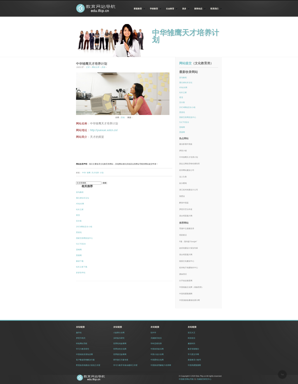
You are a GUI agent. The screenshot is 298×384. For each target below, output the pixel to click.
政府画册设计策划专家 (188, 248)
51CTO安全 (81, 244)
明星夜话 (183, 235)
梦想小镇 (183, 151)
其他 (103, 67)
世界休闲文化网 (119, 349)
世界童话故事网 (119, 354)
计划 (102, 173)
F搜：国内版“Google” (188, 241)
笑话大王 (191, 333)
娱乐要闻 (183, 183)
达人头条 (183, 177)
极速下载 (80, 261)
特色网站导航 (81, 343)
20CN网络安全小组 (84, 227)
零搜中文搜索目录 (186, 228)
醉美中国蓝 (184, 203)
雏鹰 (88, 173)
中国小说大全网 (157, 354)
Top (282, 374)
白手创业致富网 (185, 281)
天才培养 (95, 173)
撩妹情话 (183, 274)
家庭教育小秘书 (194, 360)
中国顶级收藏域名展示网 (189, 300)
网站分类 (95, 67)
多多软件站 (80, 273)
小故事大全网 (118, 333)
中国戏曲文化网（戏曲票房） (191, 287)
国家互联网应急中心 (84, 238)
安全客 (79, 221)
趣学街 (79, 333)
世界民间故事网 (119, 343)
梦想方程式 (80, 338)
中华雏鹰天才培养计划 (188, 157)
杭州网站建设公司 (186, 170)
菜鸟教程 (80, 192)
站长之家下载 (81, 267)
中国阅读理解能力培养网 (161, 365)
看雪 (78, 215)
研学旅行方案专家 (120, 360)
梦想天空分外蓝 (185, 209)
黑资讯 (79, 232)
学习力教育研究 (82, 349)
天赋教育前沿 (156, 338)
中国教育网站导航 (96, 8)
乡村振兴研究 (118, 338)
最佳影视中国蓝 (185, 144)
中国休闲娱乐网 (157, 349)
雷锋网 (79, 250)
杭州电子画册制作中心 (188, 268)
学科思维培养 (156, 343)
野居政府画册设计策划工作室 (88, 365)
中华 (84, 173)
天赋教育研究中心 (203, 379)
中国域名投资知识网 (84, 354)
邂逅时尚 (191, 343)
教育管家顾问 (193, 349)
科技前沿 (191, 338)
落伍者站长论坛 (82, 198)
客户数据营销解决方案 (85, 360)
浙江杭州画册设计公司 (188, 190)
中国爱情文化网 (157, 360)
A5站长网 (80, 204)
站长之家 (80, 209)
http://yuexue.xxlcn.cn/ (104, 130)
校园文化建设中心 (186, 261)
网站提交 (185, 63)
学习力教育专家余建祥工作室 (125, 365)
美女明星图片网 (185, 216)
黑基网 (79, 255)
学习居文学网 (193, 354)
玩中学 (153, 333)
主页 (88, 67)
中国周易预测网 (185, 294)
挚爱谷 (182, 196)
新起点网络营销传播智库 (189, 164)
